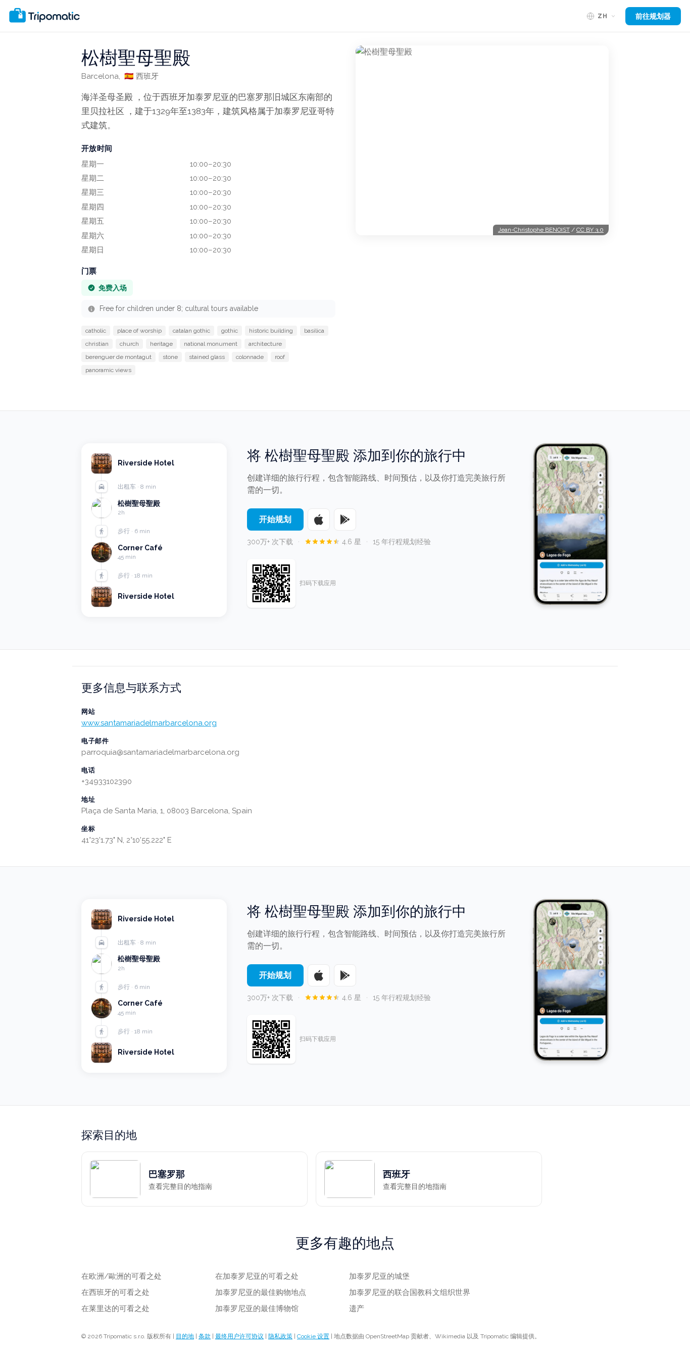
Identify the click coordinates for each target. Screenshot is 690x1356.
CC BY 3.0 (590, 229)
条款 (205, 1336)
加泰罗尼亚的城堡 (379, 1276)
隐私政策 (280, 1336)
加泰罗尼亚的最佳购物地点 (260, 1292)
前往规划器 (653, 16)
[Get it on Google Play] (345, 519)
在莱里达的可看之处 (115, 1308)
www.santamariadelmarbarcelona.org (149, 722)
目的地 (185, 1336)
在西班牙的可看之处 (115, 1292)
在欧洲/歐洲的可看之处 (121, 1276)
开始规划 (275, 519)
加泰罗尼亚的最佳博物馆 (257, 1308)
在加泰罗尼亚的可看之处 (257, 1276)
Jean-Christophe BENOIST (534, 229)
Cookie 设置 (313, 1336)
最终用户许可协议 (239, 1336)
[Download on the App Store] (319, 519)
